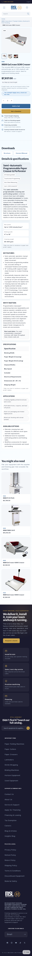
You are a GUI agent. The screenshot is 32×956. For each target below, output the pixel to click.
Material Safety (11, 881)
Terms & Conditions (13, 871)
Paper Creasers (11, 754)
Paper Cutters (10, 749)
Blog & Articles (11, 831)
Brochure (7, 153)
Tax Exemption (11, 820)
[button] (4, 7)
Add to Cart (16, 106)
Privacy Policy (10, 850)
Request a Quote (11, 641)
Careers (8, 826)
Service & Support (12, 805)
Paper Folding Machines (14, 744)
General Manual (21, 153)
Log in (28, 1)
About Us (8, 799)
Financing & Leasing (13, 815)
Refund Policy (10, 855)
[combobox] (16, 14)
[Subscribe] (24, 934)
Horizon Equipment (12, 775)
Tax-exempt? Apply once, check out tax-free (15, 93)
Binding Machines (12, 770)
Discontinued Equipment (14, 876)
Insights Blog (10, 836)
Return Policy (10, 860)
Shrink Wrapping (11, 765)
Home (3, 19)
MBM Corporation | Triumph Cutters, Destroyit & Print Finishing (16, 22)
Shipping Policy (11, 865)
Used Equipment (11, 781)
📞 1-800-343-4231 (7, 1)
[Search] (28, 13)
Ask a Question (16, 111)
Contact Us (9, 794)
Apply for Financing (12, 810)
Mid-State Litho (12, 952)
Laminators (9, 760)
